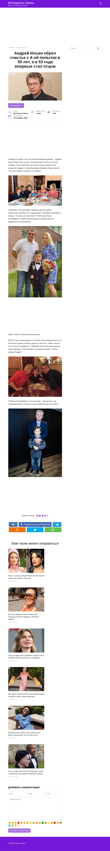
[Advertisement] (55, 29)
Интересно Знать (21, 3)
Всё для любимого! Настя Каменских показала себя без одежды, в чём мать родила (23, 616)
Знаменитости (16, 105)
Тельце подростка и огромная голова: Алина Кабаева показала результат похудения (26, 656)
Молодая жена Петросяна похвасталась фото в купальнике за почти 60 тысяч (24, 734)
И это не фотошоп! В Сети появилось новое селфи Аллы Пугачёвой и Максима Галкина (25, 772)
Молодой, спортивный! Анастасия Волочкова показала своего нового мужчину (26, 695)
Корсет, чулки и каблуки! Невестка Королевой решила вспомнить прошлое (26, 577)
